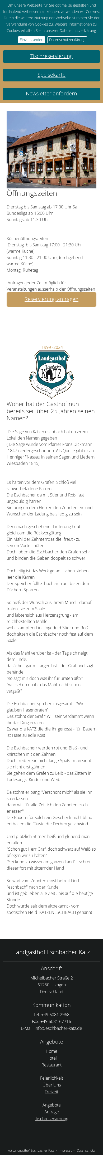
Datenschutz (86, 1150)
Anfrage (51, 1112)
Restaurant (51, 1065)
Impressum (67, 1150)
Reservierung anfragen (51, 299)
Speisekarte (51, 74)
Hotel (51, 1058)
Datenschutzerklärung (67, 39)
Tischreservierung (51, 56)
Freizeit (51, 1092)
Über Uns (52, 1085)
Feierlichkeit (51, 1078)
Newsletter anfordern (51, 93)
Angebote (52, 1105)
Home (51, 1051)
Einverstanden (31, 39)
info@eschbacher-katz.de (58, 1028)
